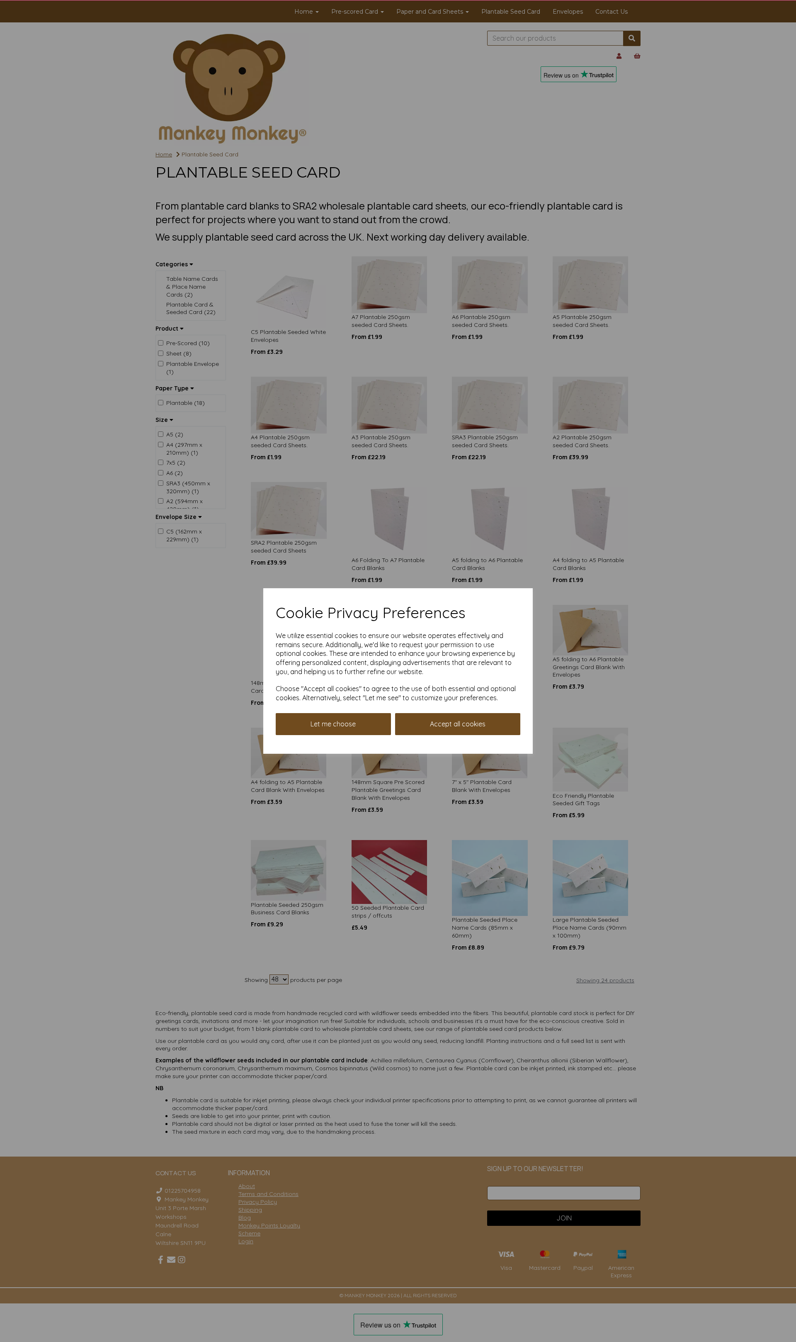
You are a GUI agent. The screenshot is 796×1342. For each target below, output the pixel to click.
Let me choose (333, 724)
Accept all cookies (457, 724)
